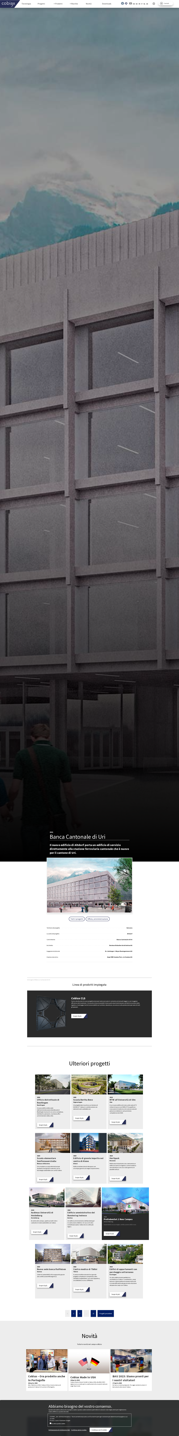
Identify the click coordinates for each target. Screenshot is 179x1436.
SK (147, 4)
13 (93, 1313)
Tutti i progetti (77, 919)
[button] (79, 1430)
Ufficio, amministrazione (97, 919)
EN (134, 4)
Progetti (41, 3)
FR (139, 4)
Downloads (106, 3)
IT (142, 4)
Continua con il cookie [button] (99, 1430)
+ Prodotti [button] (58, 3)
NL (144, 4)
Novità (88, 3)
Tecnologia (26, 3)
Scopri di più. (77, 1016)
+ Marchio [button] (74, 3)
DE (137, 4)
